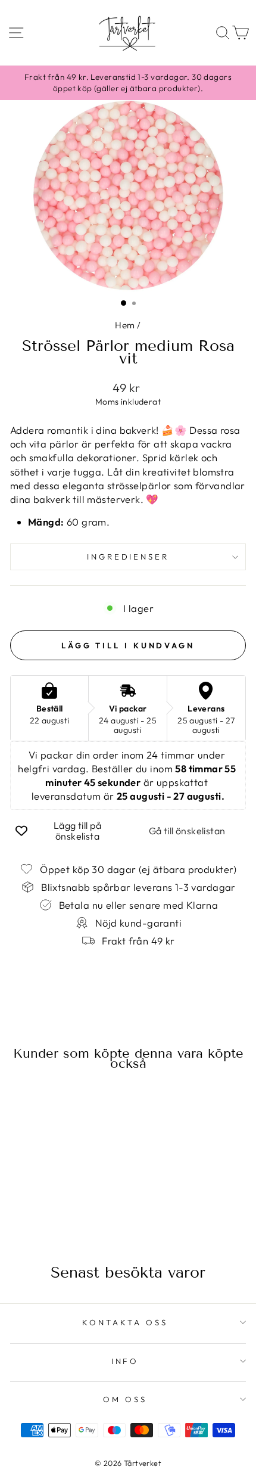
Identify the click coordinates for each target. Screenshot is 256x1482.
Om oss (125, 1399)
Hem (125, 325)
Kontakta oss (125, 1322)
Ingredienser (128, 556)
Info (125, 1361)
